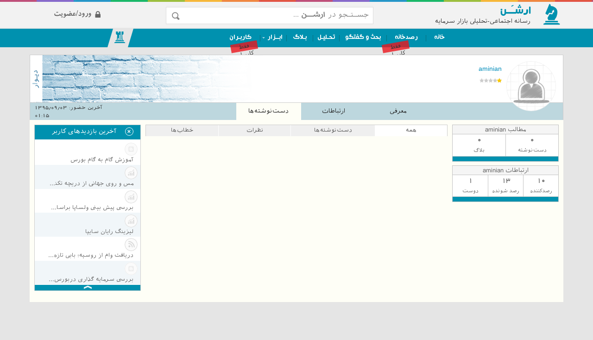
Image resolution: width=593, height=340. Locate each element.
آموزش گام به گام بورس (101, 160)
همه (411, 130)
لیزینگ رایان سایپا (109, 231)
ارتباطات (333, 110)
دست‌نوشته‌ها (268, 110)
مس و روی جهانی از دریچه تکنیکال (90, 183)
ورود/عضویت (103, 6)
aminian (490, 68)
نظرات (254, 130)
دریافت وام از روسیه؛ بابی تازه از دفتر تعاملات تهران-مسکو (90, 255)
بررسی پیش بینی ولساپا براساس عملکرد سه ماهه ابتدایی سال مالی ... (90, 207)
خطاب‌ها (182, 130)
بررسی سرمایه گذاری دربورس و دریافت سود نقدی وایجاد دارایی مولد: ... (90, 279)
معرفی (398, 110)
